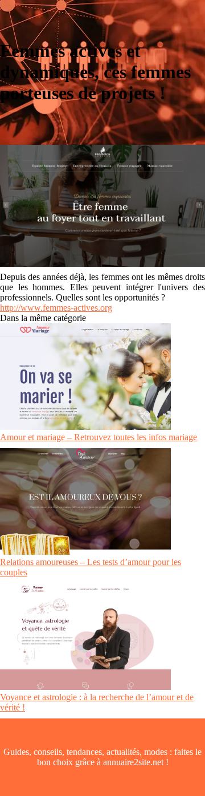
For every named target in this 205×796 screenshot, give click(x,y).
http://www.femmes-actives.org (56, 307)
